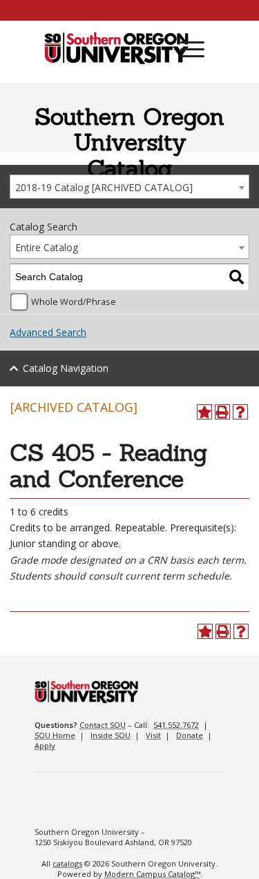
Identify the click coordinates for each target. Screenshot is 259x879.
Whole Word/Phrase (73, 302)
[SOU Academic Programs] (116, 49)
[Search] (236, 277)
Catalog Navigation (65, 368)
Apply (45, 745)
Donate (189, 735)
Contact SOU (102, 725)
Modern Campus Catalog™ (152, 874)
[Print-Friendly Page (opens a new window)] (222, 411)
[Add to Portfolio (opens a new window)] (204, 411)
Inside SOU (110, 735)
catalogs (67, 863)
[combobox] (129, 187)
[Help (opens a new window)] (240, 411)
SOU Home (55, 735)
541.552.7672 (176, 725)
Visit (153, 735)
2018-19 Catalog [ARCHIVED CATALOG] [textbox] (104, 187)
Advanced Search (48, 332)
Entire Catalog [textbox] (46, 247)
